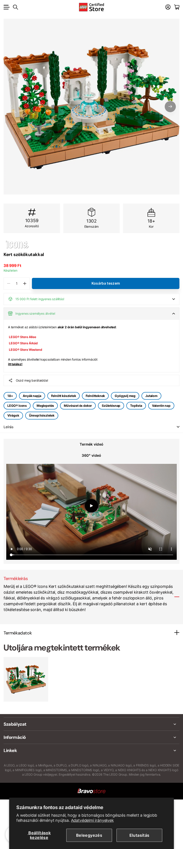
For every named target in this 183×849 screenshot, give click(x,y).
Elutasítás (139, 835)
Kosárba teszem (106, 283)
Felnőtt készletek (63, 396)
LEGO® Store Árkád (23, 343)
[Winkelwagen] (176, 7)
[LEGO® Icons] (91, 244)
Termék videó (92, 444)
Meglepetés (45, 405)
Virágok (13, 415)
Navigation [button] (6, 7)
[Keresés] (15, 7)
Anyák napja (32, 396)
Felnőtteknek (95, 396)
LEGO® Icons (17, 405)
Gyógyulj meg (125, 396)
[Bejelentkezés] (168, 7)
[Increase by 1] (25, 283)
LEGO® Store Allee (22, 337)
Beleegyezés (89, 835)
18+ (10, 396)
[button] (170, 106)
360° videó (91, 455)
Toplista (136, 405)
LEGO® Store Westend (25, 349)
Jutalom (151, 396)
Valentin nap (161, 405)
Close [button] (91, 724)
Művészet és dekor (78, 405)
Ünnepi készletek (41, 415)
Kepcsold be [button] (178, 427)
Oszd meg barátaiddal (32, 380)
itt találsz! (15, 364)
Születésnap (111, 405)
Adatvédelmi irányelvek (92, 820)
